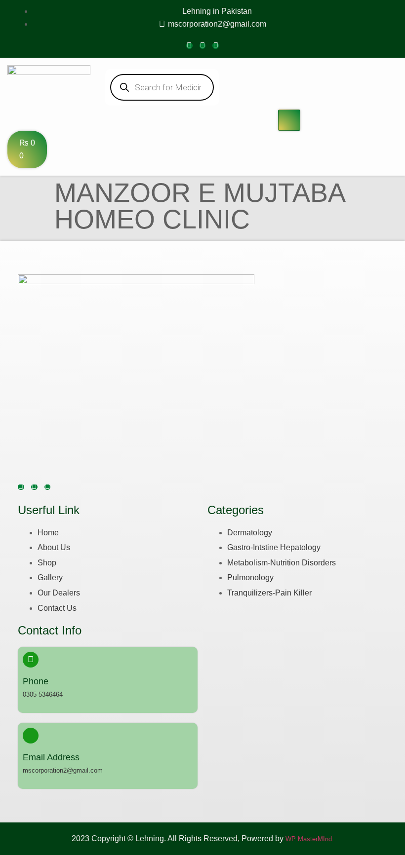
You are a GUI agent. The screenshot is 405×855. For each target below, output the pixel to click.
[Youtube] (215, 45)
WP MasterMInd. (309, 839)
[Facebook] (189, 45)
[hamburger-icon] (289, 120)
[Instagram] (203, 45)
